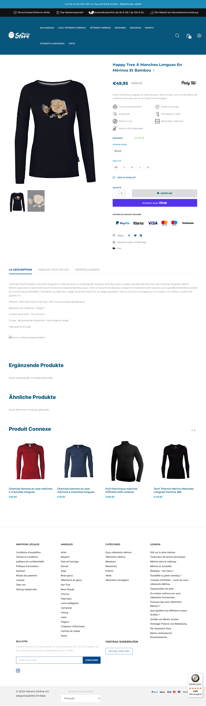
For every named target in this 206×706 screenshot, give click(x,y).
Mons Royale (67, 589)
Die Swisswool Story (160, 628)
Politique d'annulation (27, 566)
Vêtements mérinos (115, 557)
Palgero (65, 621)
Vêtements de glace (71, 580)
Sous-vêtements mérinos (118, 552)
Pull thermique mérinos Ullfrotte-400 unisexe (121, 490)
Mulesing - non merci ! (161, 570)
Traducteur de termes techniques (167, 557)
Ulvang (64, 612)
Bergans (65, 557)
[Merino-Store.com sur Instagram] (18, 670)
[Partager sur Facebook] (129, 235)
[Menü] (201, 674)
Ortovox (65, 594)
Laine (63, 617)
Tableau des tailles (53, 269)
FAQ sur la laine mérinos (162, 552)
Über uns (21, 584)
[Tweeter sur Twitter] (135, 235)
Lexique (20, 580)
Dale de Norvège (70, 561)
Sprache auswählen (80, 691)
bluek (117, 150)
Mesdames (111, 566)
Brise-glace (67, 575)
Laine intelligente (70, 603)
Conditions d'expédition (28, 552)
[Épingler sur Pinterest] (141, 235)
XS (115, 167)
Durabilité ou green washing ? (165, 575)
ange (63, 570)
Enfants (109, 570)
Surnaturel (66, 608)
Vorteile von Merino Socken (164, 619)
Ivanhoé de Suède (70, 631)
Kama (64, 635)
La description (20, 269)
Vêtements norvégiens (117, 580)
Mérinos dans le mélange (163, 561)
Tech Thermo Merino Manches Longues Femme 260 (174, 490)
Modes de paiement (26, 575)
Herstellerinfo (87, 269)
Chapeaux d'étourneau (73, 626)
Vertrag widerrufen (119, 651)
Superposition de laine (161, 588)
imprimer (20, 570)
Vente (108, 575)
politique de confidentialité (30, 561)
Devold (64, 566)
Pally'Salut (66, 598)
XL (148, 167)
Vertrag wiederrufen (26, 589)
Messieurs (110, 561)
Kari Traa (65, 584)
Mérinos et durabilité (161, 566)
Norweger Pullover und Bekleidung (168, 624)
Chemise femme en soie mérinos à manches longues (30, 490)
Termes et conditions (27, 557)
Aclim (63, 552)
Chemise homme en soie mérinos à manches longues (75, 490)
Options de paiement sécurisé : (127, 214)
